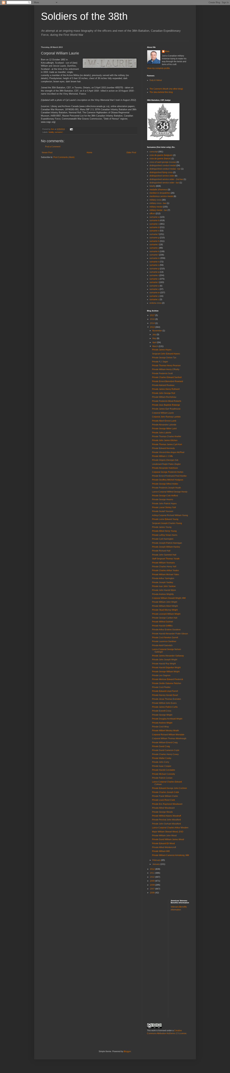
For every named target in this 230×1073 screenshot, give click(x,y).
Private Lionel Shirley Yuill (164, 507)
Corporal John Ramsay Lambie (166, 417)
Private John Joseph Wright (164, 659)
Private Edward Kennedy (163, 448)
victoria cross (155, 303)
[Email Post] (71, 129)
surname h (154, 241)
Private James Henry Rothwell (166, 389)
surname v (154, 289)
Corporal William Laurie (163, 413)
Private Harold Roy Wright (164, 663)
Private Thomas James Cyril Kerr (167, 444)
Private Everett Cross (161, 711)
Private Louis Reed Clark (163, 800)
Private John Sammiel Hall (164, 555)
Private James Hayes (161, 350)
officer (152, 213)
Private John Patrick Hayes (164, 503)
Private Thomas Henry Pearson (166, 365)
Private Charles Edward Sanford (167, 377)
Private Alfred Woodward (163, 808)
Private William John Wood (164, 835)
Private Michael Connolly (163, 774)
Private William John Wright (164, 602)
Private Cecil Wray (160, 727)
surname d (154, 227)
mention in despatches (160, 193)
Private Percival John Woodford (166, 820)
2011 (152, 873)
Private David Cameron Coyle (165, 750)
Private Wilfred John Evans (164, 703)
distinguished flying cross (161, 172)
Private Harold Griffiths (162, 626)
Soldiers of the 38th (84, 16)
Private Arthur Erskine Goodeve (166, 629)
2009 (152, 881)
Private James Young (161, 527)
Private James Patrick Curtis (165, 707)
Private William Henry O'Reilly (165, 369)
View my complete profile (158, 68)
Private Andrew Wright (162, 723)
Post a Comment (52, 146)
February (156, 860)
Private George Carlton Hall (164, 618)
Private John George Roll (163, 393)
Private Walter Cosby (161, 758)
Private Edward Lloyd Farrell (165, 691)
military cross (155, 200)
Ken (53, 129)
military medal (156, 207)
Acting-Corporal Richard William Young (170, 515)
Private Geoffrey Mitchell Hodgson (167, 480)
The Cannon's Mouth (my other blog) (166, 89)
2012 (152, 869)
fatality (51, 132)
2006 (152, 892)
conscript (154, 151)
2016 (152, 319)
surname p (154, 268)
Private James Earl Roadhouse (166, 409)
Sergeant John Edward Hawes (166, 354)
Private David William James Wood (168, 839)
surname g (154, 237)
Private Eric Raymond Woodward (167, 804)
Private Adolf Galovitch (162, 645)
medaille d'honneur (158, 189)
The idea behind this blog (161, 92)
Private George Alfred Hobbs (165, 484)
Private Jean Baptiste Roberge (166, 405)
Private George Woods (162, 812)
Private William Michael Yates (165, 574)
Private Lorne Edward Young (165, 519)
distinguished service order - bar (164, 183)
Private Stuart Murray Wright (165, 610)
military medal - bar (158, 210)
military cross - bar (158, 203)
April (154, 342)
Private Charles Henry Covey (165, 754)
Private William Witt (161, 851)
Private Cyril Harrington (162, 539)
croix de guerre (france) (160, 158)
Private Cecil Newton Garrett (165, 637)
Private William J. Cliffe (162, 456)
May (154, 338)
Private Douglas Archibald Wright (167, 719)
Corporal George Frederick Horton (167, 472)
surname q (154, 272)
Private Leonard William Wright (166, 614)
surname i (154, 244)
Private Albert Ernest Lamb (164, 421)
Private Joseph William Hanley (166, 547)
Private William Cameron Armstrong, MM (170, 855)
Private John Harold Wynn (164, 590)
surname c (154, 224)
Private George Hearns (162, 499)
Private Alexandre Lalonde (164, 425)
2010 (152, 877)
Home (89, 152)
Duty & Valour (156, 80)
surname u (154, 286)
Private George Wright (162, 715)
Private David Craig (161, 746)
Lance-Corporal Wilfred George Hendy (169, 492)
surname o (154, 265)
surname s (154, 279)
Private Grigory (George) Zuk (165, 460)
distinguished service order (162, 176)
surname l (59, 132)
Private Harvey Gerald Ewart (165, 695)
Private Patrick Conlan (162, 778)
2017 (152, 315)
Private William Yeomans (163, 563)
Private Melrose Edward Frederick (167, 679)
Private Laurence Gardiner (164, 641)
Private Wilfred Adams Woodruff (166, 816)
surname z (154, 299)
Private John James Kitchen (164, 440)
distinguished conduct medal (163, 165)
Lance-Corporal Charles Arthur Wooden (170, 827)
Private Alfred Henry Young (164, 531)
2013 (152, 327)
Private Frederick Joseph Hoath (166, 488)
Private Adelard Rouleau (163, 385)
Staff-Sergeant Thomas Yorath (165, 558)
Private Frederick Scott (162, 373)
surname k (154, 251)
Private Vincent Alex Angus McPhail (168, 452)
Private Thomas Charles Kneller (166, 436)
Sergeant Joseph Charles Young (167, 523)
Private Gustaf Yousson (162, 511)
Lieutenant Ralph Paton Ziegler (166, 464)
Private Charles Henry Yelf (164, 566)
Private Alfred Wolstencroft (164, 847)
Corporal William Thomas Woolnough (169, 738)
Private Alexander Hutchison (165, 468)
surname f (154, 234)
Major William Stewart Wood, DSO (167, 831)
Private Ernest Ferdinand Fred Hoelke (169, 476)
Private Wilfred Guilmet (162, 622)
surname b (154, 220)
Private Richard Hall (161, 551)
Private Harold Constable (163, 770)
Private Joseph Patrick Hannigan (167, 543)
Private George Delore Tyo (164, 357)
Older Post (131, 152)
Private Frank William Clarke (165, 796)
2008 (152, 885)
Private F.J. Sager (160, 361)
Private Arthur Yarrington (163, 578)
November (157, 330)
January (156, 864)
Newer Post (47, 152)
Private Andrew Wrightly (163, 594)
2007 (152, 889)
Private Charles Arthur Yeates (165, 570)
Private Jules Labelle (161, 432)
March (155, 346)
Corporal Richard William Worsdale (168, 734)
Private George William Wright (165, 671)
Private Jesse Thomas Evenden (166, 699)
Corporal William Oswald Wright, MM (169, 598)
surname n (154, 262)
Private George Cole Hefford (165, 495)
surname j (154, 248)
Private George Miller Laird (164, 428)
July (154, 334)
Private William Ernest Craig (165, 742)
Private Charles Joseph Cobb (165, 792)
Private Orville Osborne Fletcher (166, 683)
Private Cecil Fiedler (161, 687)
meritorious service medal (161, 196)
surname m (155, 258)
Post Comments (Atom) (63, 157)
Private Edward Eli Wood (163, 843)
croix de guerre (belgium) (161, 155)
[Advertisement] (184, 966)
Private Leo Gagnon (161, 675)
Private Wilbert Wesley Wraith (165, 730)
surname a (154, 217)
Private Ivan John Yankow (164, 586)
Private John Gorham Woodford (166, 824)
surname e (154, 231)
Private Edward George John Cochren (169, 788)
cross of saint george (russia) (163, 162)
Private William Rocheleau (164, 397)
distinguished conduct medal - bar (165, 169)
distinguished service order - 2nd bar (166, 179)
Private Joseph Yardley (162, 582)
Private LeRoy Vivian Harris (164, 535)
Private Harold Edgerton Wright (166, 667)
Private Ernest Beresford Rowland (167, 381)
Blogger (127, 1051)
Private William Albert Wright (165, 606)
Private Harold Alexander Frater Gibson (170, 633)
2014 (152, 323)
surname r (154, 275)
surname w (155, 292)
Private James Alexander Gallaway (168, 656)
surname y (154, 296)
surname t (154, 282)
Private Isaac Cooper (161, 766)
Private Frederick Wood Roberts (166, 401)
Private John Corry (160, 762)
